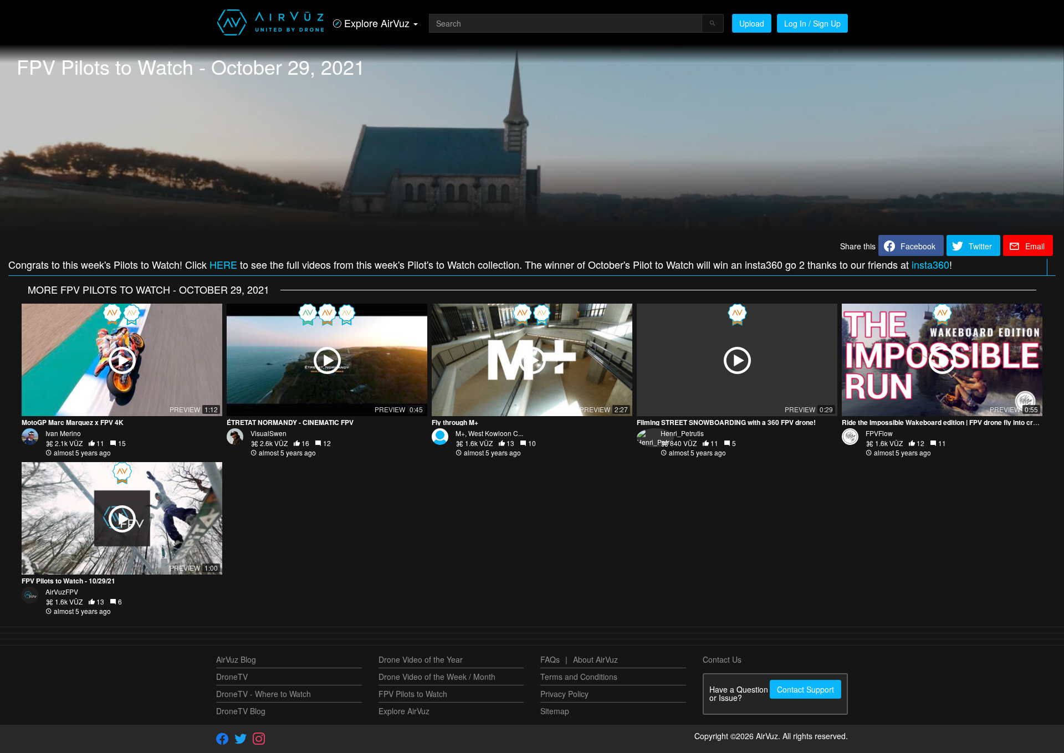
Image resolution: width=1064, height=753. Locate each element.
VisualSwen (268, 433)
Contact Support (805, 689)
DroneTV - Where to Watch (263, 693)
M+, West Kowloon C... (489, 433)
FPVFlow (879, 433)
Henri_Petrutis (682, 433)
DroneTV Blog (240, 710)
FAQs (550, 659)
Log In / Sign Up (812, 23)
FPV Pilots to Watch (412, 693)
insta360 (930, 264)
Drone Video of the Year (420, 659)
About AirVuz (595, 659)
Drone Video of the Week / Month (436, 676)
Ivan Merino (63, 433)
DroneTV (232, 676)
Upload (751, 23)
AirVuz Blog (236, 659)
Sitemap (554, 710)
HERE (223, 264)
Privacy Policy (564, 693)
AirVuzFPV (61, 591)
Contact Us (722, 659)
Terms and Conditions (578, 676)
